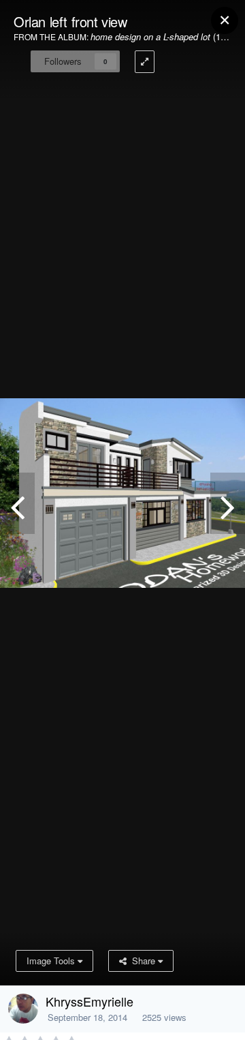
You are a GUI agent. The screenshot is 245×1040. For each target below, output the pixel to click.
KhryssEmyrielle (89, 1001)
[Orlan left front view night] (17, 503)
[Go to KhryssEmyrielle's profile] (23, 1009)
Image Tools (52, 960)
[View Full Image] (144, 61)
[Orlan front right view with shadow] (227, 503)
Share (142, 960)
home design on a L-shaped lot (150, 36)
